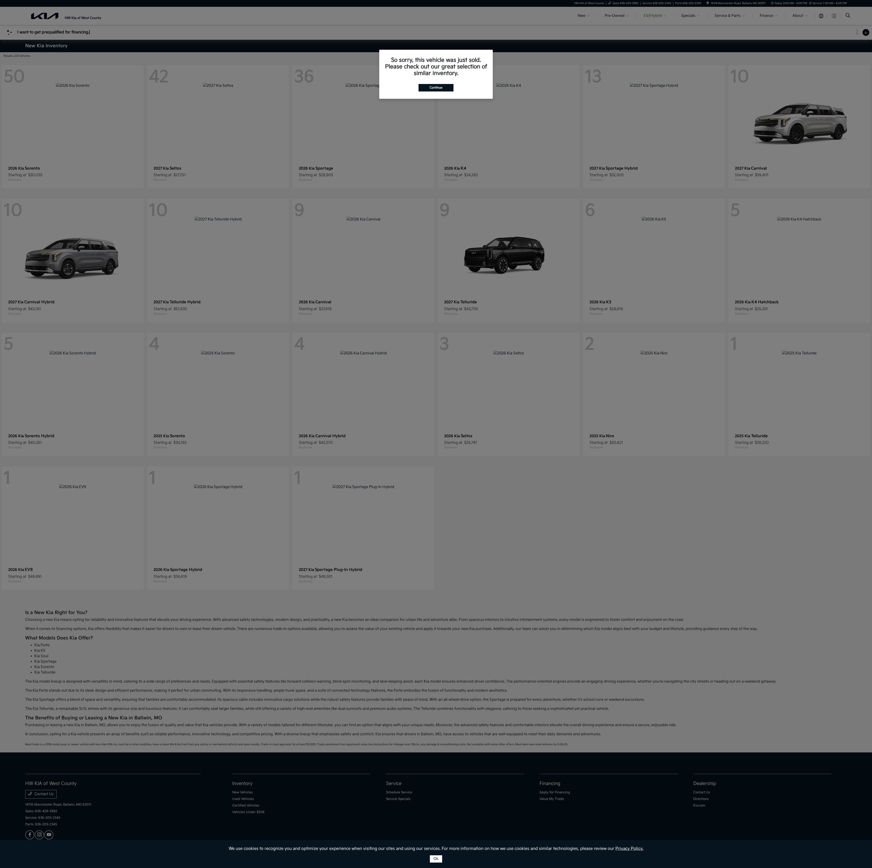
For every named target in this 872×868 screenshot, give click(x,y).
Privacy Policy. (629, 848)
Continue (436, 87)
